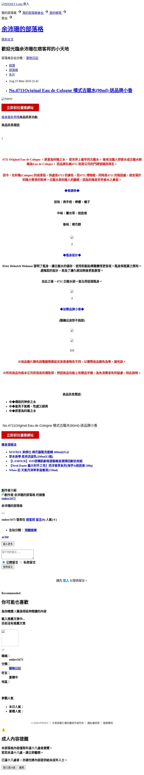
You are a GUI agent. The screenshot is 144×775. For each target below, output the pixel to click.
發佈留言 (8, 566)
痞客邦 (30, 519)
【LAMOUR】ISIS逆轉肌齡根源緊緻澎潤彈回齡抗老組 (45, 461)
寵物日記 (32, 58)
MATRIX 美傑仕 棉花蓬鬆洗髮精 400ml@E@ (39, 452)
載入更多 (8, 544)
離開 (21, 767)
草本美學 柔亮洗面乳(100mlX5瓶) (31, 456)
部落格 (13, 70)
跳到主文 (8, 39)
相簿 (12, 65)
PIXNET (44, 723)
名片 (12, 74)
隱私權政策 (93, 723)
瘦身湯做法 (9, 444)
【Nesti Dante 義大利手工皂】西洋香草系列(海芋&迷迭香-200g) (51, 465)
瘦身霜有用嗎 (11, 117)
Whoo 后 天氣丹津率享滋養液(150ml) (33, 470)
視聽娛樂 (31, 530)
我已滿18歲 (9, 767)
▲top (5, 536)
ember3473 (9, 498)
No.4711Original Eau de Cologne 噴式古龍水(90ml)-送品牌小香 (70, 90)
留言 (39, 519)
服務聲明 (108, 723)
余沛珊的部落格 (23, 29)
